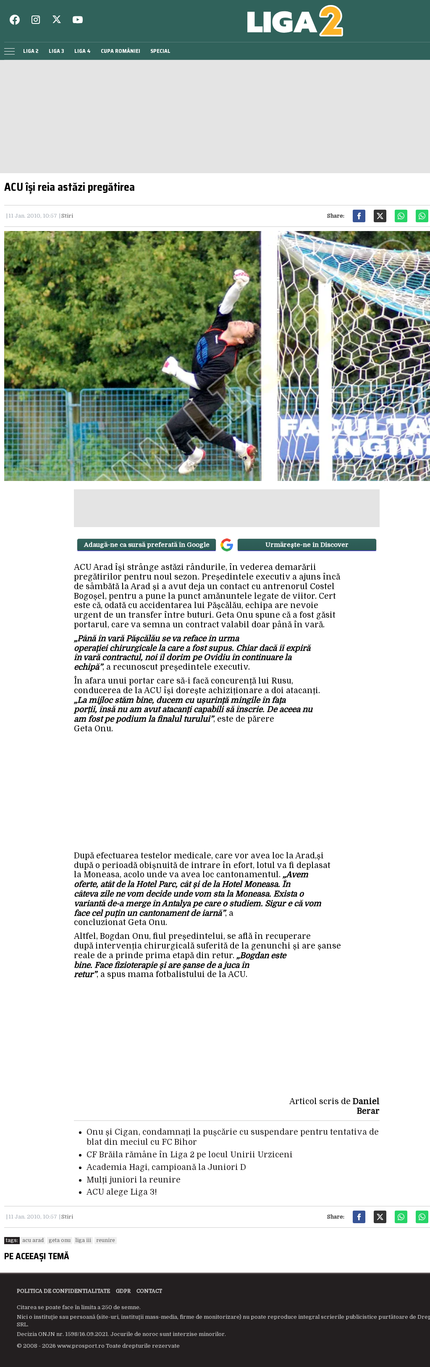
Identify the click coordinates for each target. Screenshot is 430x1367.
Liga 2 (31, 51)
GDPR (123, 1291)
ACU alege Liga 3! (122, 1192)
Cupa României (120, 51)
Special (160, 51)
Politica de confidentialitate (63, 1291)
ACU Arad (33, 1240)
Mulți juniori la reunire (134, 1180)
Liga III (83, 1240)
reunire (105, 1240)
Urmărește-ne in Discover (307, 544)
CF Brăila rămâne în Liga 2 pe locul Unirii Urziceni (190, 1154)
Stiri (67, 216)
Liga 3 (56, 51)
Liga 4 (82, 51)
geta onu (60, 1240)
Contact (149, 1291)
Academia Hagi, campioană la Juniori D (166, 1167)
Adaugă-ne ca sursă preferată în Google (147, 544)
